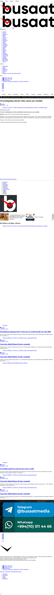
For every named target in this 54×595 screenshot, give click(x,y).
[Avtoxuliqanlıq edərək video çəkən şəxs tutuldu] (25, 107)
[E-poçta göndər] (4, 190)
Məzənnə (4, 70)
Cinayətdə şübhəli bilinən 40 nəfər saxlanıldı (15, 494)
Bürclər (17, 1)
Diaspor (4, 47)
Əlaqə (4, 67)
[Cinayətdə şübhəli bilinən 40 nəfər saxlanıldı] (20, 487)
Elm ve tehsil (5, 60)
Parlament (5, 58)
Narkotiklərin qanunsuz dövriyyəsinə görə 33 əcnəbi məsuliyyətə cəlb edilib (25, 332)
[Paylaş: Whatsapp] (5, 184)
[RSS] (3, 90)
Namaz (11, 1)
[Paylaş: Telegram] (5, 186)
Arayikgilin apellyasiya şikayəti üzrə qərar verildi (17, 469)
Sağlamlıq (5, 46)
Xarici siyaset (5, 55)
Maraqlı (4, 49)
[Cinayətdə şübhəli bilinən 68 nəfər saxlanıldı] (20, 337)
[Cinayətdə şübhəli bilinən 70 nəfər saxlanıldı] (20, 350)
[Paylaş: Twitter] (4, 183)
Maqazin (4, 39)
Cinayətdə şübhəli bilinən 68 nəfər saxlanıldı (15, 344)
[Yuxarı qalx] (0, 594)
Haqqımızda (5, 66)
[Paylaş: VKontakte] (5, 188)
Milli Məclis (5, 59)
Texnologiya (5, 44)
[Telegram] (28, 516)
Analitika (4, 41)
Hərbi (4, 48)
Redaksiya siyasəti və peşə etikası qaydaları (12, 73)
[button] (4, 191)
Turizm (4, 61)
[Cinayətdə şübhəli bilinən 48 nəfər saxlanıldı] (20, 475)
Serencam (5, 53)
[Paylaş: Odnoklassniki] (6, 189)
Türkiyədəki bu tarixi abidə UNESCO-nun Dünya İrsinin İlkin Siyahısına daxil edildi (30, 97)
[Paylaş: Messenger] (5, 185)
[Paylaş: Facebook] (5, 182)
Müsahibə (5, 43)
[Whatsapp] (28, 531)
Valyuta (1, 1)
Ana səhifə (5, 573)
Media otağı (5, 69)
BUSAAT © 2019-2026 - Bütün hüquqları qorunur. (10, 571)
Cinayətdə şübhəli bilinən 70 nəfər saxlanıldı (15, 357)
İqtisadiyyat (5, 34)
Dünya (4, 36)
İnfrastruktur (5, 54)
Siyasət (4, 33)
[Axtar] (13, 28)
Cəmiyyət (5, 37)
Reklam (4, 68)
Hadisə (4, 35)
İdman (4, 42)
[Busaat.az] (27, 13)
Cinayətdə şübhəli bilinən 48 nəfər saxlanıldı (15, 481)
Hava (7, 1)
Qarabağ (4, 56)
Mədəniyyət (5, 40)
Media (4, 52)
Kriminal (4, 50)
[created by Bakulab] (28, 592)
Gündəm (4, 31)
